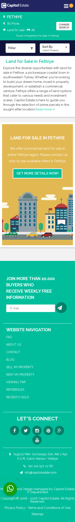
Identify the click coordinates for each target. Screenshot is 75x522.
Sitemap (37, 514)
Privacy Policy (15, 507)
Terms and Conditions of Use (49, 507)
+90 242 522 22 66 (40, 466)
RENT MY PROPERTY (20, 374)
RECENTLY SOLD (17, 397)
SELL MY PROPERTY (20, 367)
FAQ (9, 337)
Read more (44, 109)
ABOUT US (13, 344)
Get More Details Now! (37, 173)
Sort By (50, 48)
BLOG (10, 359)
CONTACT (13, 352)
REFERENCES (15, 389)
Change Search (64, 26)
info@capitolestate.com (40, 472)
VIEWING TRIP (16, 382)
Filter (12, 48)
